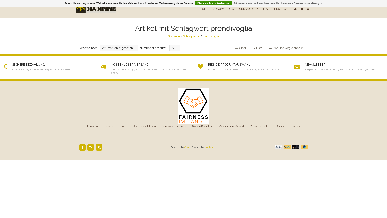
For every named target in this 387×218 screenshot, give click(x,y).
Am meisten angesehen (117, 48)
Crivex (187, 147)
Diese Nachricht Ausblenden (213, 3)
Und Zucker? (248, 8)
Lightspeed (210, 147)
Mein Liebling (271, 8)
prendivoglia (211, 36)
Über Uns (111, 126)
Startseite (174, 36)
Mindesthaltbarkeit (260, 126)
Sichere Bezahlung (202, 126)
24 (173, 48)
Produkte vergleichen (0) (288, 48)
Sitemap (295, 126)
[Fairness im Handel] (193, 106)
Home (204, 8)
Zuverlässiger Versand (231, 126)
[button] (302, 9)
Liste (258, 48)
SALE (287, 8)
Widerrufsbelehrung (144, 126)
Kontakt (280, 126)
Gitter (242, 48)
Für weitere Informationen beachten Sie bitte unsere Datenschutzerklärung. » (278, 3)
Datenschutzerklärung (174, 126)
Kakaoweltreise (223, 8)
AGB (124, 126)
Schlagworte (191, 36)
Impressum (93, 126)
